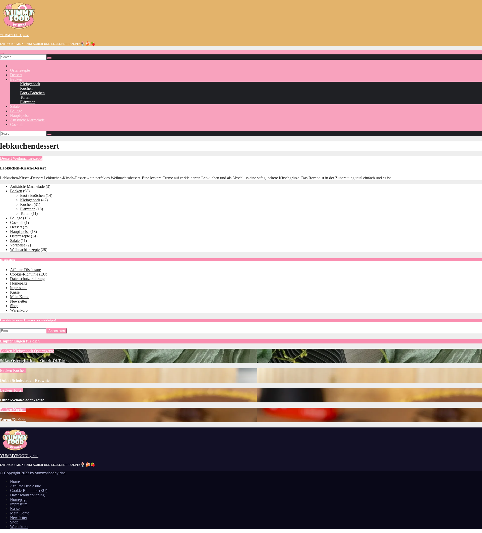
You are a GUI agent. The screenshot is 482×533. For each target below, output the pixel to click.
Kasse (15, 292)
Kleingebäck (30, 84)
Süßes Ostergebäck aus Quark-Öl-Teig (32, 361)
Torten (25, 97)
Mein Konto (19, 297)
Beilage (16, 111)
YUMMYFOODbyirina (14, 35)
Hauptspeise (19, 115)
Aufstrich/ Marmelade (27, 120)
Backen (16, 79)
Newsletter (18, 301)
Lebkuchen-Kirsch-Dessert (23, 168)
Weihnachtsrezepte (27, 158)
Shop (14, 306)
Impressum (18, 288)
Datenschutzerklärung (27, 279)
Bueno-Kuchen (13, 420)
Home (15, 481)
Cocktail (16, 124)
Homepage (18, 283)
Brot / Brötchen (32, 93)
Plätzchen (27, 102)
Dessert (16, 75)
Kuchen (26, 88)
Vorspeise (17, 245)
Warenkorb (19, 310)
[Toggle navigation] (2, 53)
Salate (15, 106)
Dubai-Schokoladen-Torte (22, 400)
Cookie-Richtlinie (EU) (28, 274)
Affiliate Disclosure (25, 270)
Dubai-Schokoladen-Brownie (24, 380)
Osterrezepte (20, 70)
